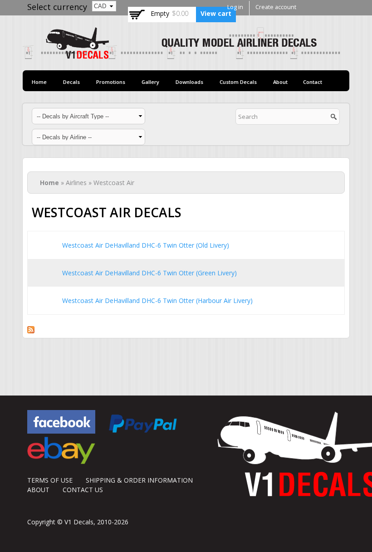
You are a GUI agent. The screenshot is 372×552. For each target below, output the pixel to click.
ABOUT (38, 489)
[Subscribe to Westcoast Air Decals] (30, 328)
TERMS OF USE (50, 480)
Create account (275, 7)
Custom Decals (238, 81)
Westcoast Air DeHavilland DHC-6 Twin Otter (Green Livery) (149, 273)
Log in (235, 7)
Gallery (150, 81)
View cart (216, 13)
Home (39, 81)
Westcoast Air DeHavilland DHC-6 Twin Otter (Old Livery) (145, 245)
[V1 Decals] (181, 54)
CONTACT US (83, 489)
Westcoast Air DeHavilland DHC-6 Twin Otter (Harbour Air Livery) (157, 300)
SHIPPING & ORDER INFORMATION (139, 480)
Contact (312, 81)
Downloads (189, 81)
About (280, 81)
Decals (71, 81)
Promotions (110, 81)
